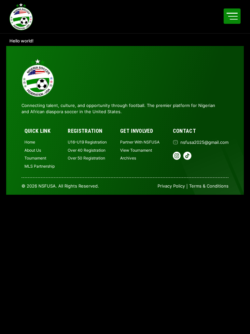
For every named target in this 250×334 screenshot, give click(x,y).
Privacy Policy (171, 186)
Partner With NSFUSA (140, 142)
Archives (128, 158)
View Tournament (136, 150)
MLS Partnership (39, 166)
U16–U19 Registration (87, 142)
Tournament (35, 158)
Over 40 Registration (86, 150)
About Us (32, 150)
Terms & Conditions (209, 186)
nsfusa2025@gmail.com (204, 142)
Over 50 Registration (86, 158)
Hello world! (21, 40)
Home (29, 142)
